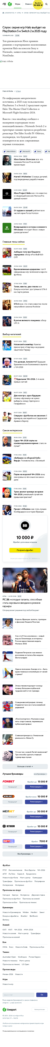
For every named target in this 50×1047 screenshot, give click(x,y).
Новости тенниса (10, 960)
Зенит (42, 912)
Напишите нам (39, 1009)
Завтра (15, 895)
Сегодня (6, 895)
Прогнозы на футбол (23, 881)
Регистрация (36, 787)
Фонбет (24, 916)
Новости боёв (21, 947)
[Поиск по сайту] (46, 4)
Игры (19, 13)
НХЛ (10, 929)
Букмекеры (8, 907)
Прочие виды (9, 969)
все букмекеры (40, 774)
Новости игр (8, 984)
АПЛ (4, 874)
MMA (5, 947)
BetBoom (34, 916)
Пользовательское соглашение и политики (18, 1031)
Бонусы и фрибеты (11, 916)
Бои (4, 942)
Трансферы (7, 881)
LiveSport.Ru (9, 13)
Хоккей (6, 925)
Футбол (6, 865)
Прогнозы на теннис (27, 902)
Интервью (19, 885)
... (43, 8)
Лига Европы (29, 870)
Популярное (39, 881)
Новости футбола (10, 877)
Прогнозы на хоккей (30, 899)
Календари (37, 877)
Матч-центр (25, 877)
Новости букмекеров (12, 912)
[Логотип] (9, 4)
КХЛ (4, 929)
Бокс (11, 947)
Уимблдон (22, 957)
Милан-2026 (8, 974)
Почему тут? (12, 787)
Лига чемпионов (15, 870)
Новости (19, 974)
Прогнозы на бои (10, 902)
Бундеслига (31, 874)
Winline (26, 912)
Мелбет (34, 912)
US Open (25, 964)
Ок (42, 995)
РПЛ (4, 870)
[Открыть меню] (4, 4)
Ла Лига (11, 874)
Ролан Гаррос (35, 957)
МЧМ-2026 (28, 929)
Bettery (6, 920)
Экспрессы (24, 895)
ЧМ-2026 (41, 870)
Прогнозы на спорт (12, 890)
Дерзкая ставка (38, 895)
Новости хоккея (9, 933)
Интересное (8, 885)
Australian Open (9, 957)
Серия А (20, 874)
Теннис (6, 952)
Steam (18, 91)
